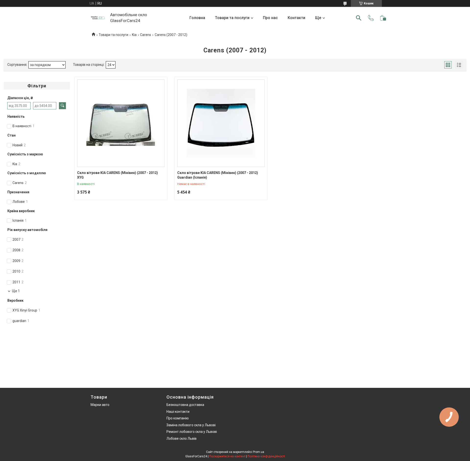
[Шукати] (359, 18)
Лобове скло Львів (181, 438)
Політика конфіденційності (266, 456)
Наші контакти (177, 412)
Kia (134, 35)
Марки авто (100, 405)
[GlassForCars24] (97, 17)
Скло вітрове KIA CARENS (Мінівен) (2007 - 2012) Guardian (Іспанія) (217, 175)
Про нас (270, 17)
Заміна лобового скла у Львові (191, 425)
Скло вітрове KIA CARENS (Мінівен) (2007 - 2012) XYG (117, 175)
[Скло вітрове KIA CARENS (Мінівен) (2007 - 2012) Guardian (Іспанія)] (221, 123)
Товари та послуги (232, 17)
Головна (197, 17)
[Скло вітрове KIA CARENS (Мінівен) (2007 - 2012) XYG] (120, 123)
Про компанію (177, 418)
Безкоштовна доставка (185, 405)
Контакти (296, 17)
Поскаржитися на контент (227, 456)
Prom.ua (258, 452)
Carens (145, 35)
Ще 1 (16, 291)
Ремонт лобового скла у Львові (191, 432)
